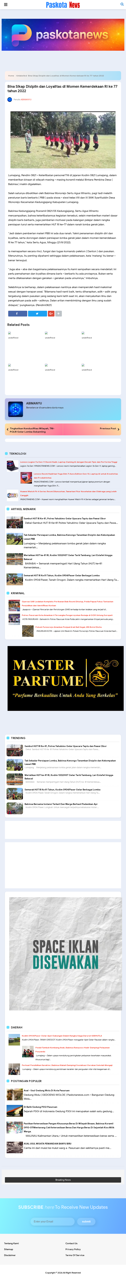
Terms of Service (74, 1255)
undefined (13, 337)
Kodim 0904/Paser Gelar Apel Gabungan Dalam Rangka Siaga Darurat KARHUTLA (62, 1035)
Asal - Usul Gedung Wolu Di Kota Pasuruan (47, 1090)
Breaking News (63, 1179)
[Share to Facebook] (17, 314)
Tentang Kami (11, 1243)
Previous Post (108, 428)
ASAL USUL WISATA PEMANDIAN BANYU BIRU (47, 1143)
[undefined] (25, 333)
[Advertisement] (63, 830)
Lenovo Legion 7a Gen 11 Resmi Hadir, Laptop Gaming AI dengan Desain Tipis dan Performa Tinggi (68, 462)
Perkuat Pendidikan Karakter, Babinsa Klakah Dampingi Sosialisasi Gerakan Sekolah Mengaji (67, 1065)
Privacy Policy (73, 1249)
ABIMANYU (34, 403)
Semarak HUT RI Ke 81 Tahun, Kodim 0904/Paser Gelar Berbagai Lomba (62, 575)
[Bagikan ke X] (37, 314)
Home (11, 75)
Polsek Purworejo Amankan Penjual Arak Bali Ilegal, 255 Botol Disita (68, 627)
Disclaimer (10, 1255)
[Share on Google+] (51, 314)
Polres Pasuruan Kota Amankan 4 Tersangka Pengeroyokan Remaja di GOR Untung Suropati (67, 615)
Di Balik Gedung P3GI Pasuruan (40, 1107)
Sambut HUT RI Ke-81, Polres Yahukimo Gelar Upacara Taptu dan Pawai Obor (65, 518)
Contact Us (71, 1243)
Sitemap (8, 1249)
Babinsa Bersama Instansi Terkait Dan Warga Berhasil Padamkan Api (61, 804)
